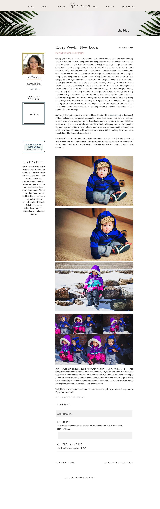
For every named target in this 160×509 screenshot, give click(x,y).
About (45, 7)
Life (69, 53)
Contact (62, 7)
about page (115, 115)
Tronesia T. (90, 477)
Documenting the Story (117, 462)
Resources (128, 7)
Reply (83, 447)
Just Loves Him (66, 462)
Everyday (65, 397)
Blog (95, 7)
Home (31, 7)
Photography (78, 53)
